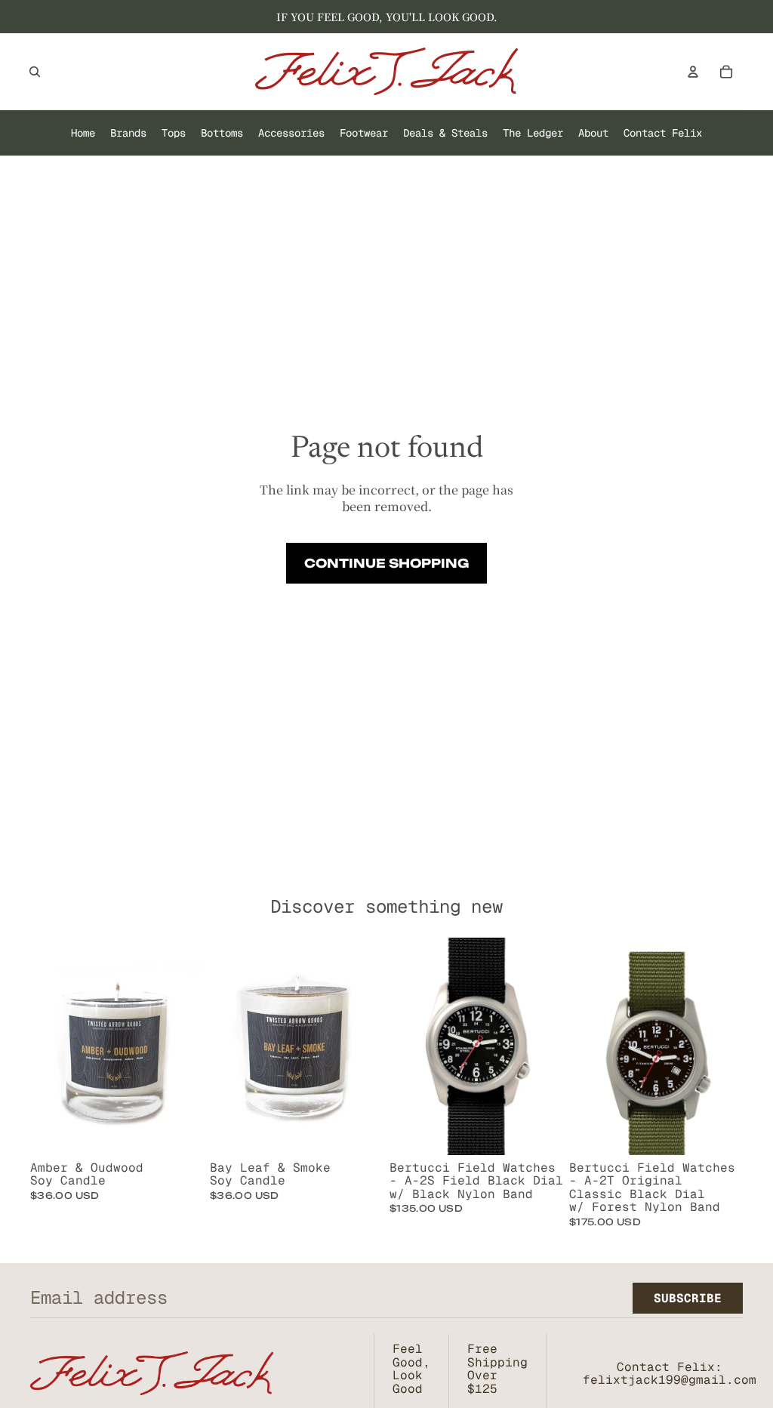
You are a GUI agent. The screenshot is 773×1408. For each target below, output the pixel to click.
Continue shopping (386, 563)
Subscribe (688, 1298)
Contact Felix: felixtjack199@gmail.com (669, 1373)
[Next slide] (551, 1046)
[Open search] (34, 71)
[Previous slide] (401, 1046)
